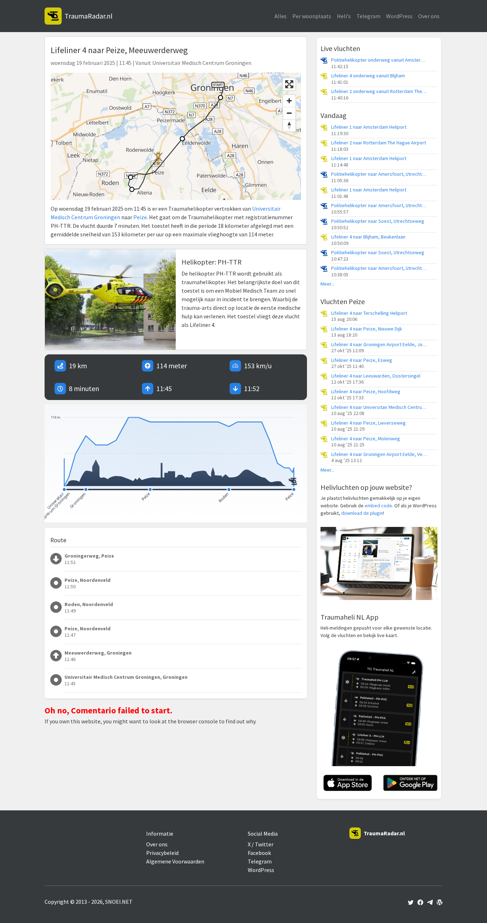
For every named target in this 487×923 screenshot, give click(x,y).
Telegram (368, 16)
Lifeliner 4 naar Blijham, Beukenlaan (368, 237)
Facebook (259, 852)
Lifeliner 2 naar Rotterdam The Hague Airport (378, 143)
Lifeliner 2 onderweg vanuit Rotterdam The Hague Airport (379, 91)
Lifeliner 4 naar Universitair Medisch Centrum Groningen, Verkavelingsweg (379, 407)
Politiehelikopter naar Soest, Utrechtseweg (377, 221)
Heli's (344, 16)
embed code (378, 505)
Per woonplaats (311, 16)
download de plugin (362, 513)
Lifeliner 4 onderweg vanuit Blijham (368, 76)
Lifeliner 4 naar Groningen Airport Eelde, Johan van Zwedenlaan (379, 345)
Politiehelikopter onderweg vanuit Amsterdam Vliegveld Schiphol (379, 60)
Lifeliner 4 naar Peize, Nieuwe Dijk (366, 329)
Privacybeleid (162, 852)
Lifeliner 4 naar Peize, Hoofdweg (365, 392)
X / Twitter (260, 844)
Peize (140, 217)
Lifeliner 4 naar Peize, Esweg (361, 360)
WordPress (399, 16)
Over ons (429, 16)
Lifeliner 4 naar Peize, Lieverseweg (368, 423)
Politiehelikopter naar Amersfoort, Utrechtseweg (379, 174)
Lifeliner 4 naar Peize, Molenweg (365, 439)
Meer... (327, 284)
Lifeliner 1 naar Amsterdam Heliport (368, 127)
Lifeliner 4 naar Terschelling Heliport (369, 313)
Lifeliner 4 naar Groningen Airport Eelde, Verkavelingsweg (379, 454)
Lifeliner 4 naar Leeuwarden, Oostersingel (375, 376)
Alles (281, 16)
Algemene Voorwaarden (175, 861)
